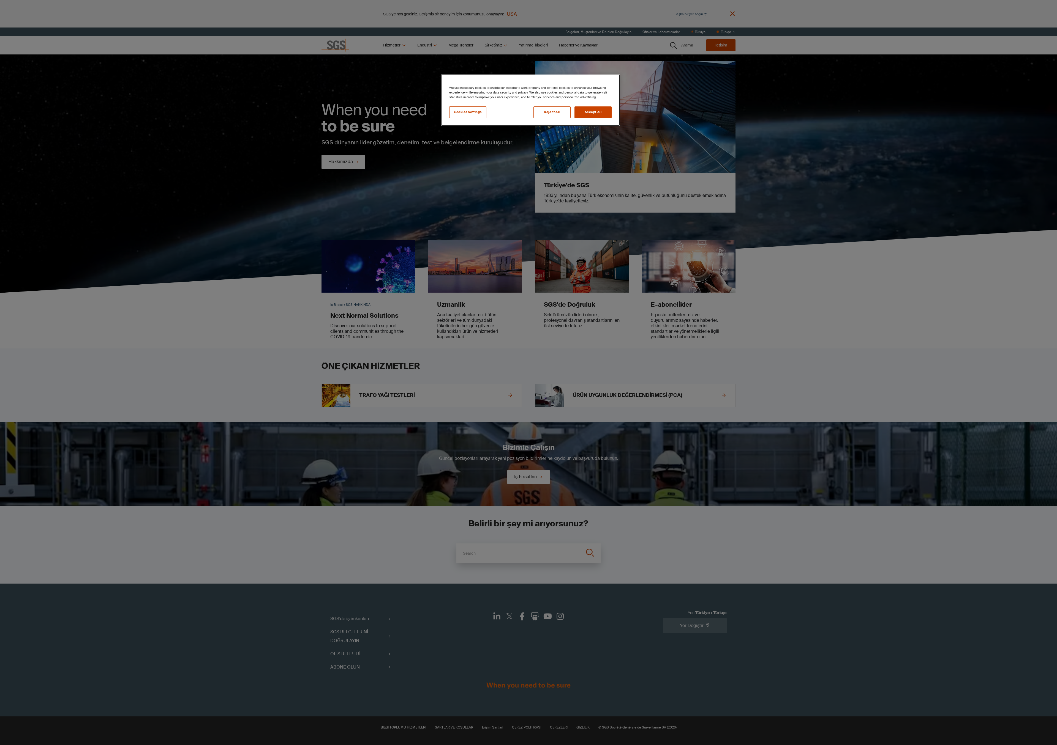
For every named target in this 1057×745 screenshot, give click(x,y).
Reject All (552, 112)
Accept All (593, 112)
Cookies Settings (468, 112)
